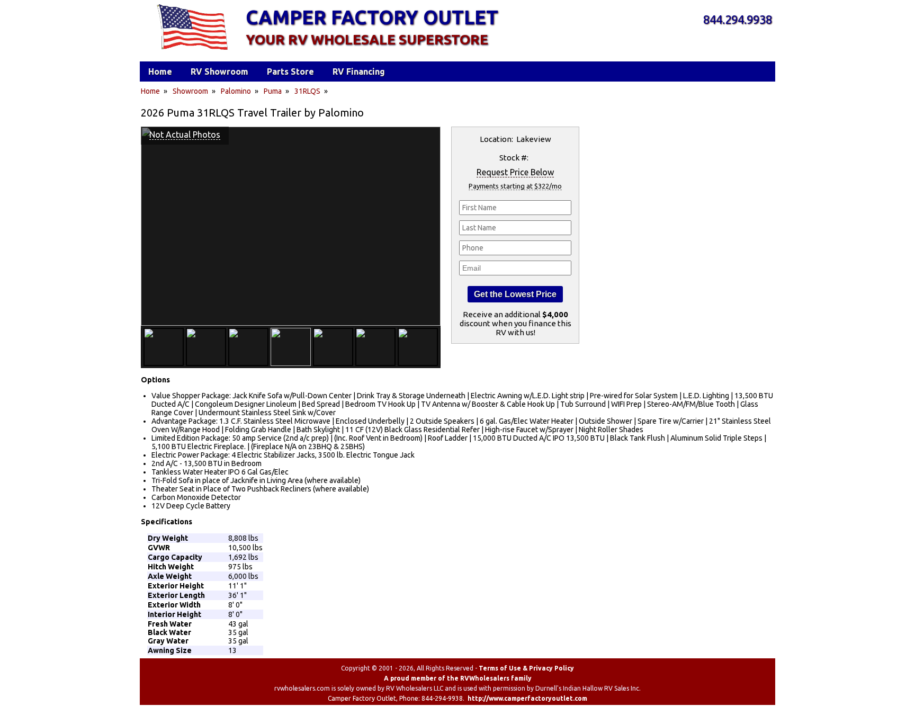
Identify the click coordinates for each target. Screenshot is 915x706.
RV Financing (359, 71)
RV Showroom (219, 71)
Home (150, 91)
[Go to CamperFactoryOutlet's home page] (192, 51)
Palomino (236, 91)
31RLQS (307, 91)
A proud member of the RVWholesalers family (458, 678)
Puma (273, 91)
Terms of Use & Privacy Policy (526, 668)
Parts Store (290, 71)
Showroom (190, 91)
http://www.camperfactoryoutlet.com (527, 698)
